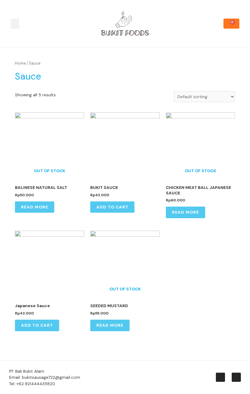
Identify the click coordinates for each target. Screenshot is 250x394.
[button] (15, 24)
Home (20, 63)
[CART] (231, 24)
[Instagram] (220, 377)
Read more (34, 207)
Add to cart (112, 207)
